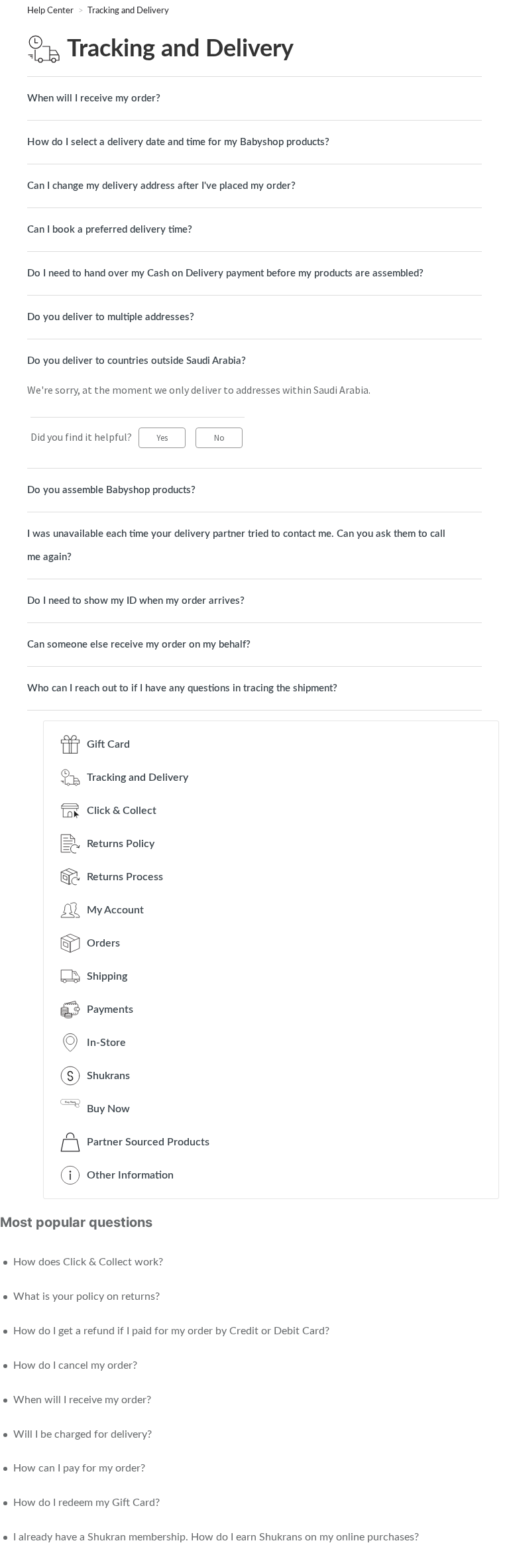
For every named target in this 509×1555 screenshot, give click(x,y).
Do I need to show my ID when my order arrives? (136, 601)
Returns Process (125, 877)
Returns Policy (120, 843)
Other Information (130, 1175)
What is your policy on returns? (86, 1296)
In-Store (106, 1042)
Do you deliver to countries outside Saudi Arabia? (136, 361)
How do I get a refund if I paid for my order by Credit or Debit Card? (171, 1331)
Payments (110, 1009)
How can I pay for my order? (79, 1468)
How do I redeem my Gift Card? (86, 1502)
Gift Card (108, 744)
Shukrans (108, 1075)
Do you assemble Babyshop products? (111, 490)
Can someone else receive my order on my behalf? (139, 645)
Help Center (51, 11)
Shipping (107, 976)
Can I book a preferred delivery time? (109, 230)
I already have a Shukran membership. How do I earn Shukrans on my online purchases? (216, 1537)
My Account (115, 910)
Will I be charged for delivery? (82, 1434)
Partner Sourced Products (148, 1142)
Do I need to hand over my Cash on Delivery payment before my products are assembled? (225, 273)
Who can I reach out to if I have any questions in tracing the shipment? (182, 688)
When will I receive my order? (93, 98)
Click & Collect (121, 810)
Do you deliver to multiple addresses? (110, 317)
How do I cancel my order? (75, 1365)
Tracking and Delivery (128, 11)
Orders (103, 943)
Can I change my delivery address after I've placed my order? (161, 186)
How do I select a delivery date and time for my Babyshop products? (178, 142)
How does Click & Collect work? (88, 1262)
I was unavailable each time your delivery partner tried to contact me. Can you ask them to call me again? (236, 545)
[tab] (254, 98)
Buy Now (108, 1109)
